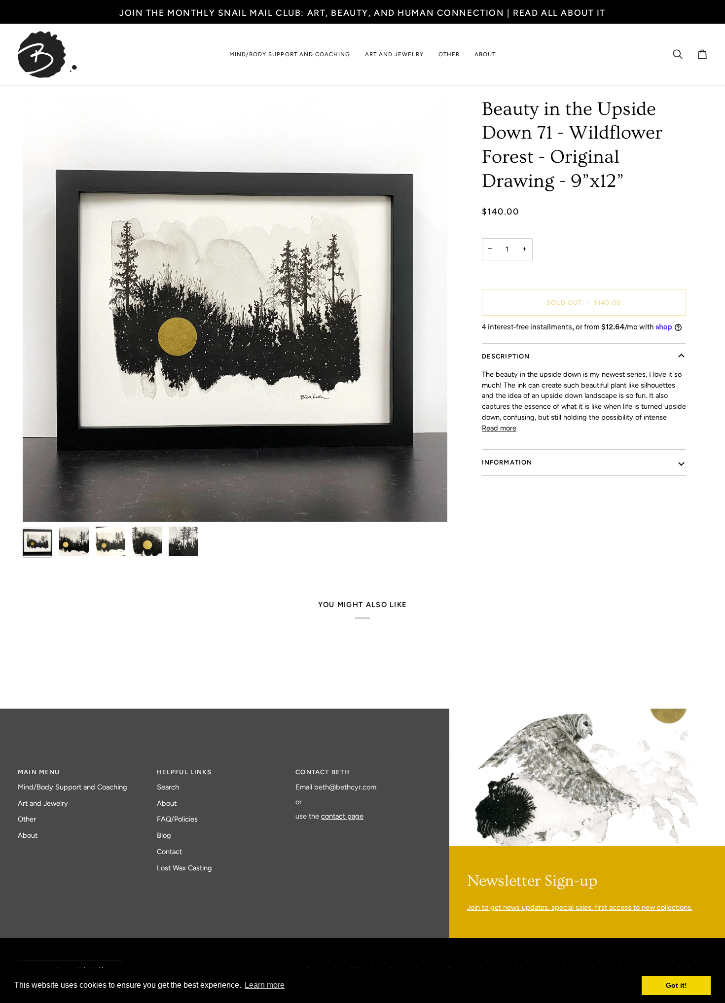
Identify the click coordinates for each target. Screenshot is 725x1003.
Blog (164, 835)
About (27, 835)
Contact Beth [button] (322, 772)
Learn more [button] (265, 985)
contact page (342, 816)
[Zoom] (235, 309)
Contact (169, 851)
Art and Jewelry (43, 803)
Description (506, 356)
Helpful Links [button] (184, 772)
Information (507, 462)
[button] (290, 54)
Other (27, 819)
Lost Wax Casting (184, 867)
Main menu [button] (39, 772)
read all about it (559, 12)
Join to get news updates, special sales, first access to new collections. (579, 907)
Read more (499, 428)
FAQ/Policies (177, 819)
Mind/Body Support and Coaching (72, 787)
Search (168, 787)
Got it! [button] (676, 985)
